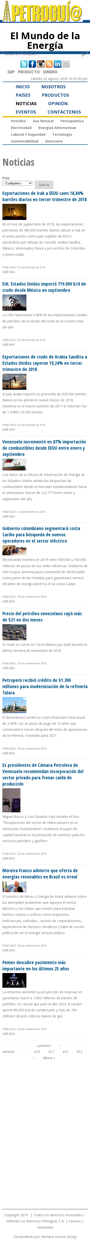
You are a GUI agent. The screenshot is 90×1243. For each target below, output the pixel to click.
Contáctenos (64, 112)
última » (49, 1058)
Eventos (26, 112)
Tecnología (62, 134)
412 (65, 1051)
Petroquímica (72, 121)
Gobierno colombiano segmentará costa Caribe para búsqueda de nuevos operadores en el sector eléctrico (41, 534)
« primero (43, 1045)
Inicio (23, 87)
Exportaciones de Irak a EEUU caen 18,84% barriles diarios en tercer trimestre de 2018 (44, 196)
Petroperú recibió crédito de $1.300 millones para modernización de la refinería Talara (45, 686)
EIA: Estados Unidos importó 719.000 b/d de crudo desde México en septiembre (44, 287)
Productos (55, 95)
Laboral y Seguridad (28, 134)
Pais (6, 178)
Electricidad (21, 127)
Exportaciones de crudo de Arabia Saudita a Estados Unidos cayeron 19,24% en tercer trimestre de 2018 (44, 362)
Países (23, 95)
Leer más (8, 272)
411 (51, 1051)
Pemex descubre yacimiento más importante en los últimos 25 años (35, 965)
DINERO (50, 72)
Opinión (58, 103)
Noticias (26, 103)
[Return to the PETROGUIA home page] (42, 19)
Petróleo (18, 121)
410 (37, 1051)
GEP (11, 72)
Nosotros (53, 87)
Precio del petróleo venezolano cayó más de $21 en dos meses (42, 616)
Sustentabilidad (24, 141)
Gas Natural (43, 121)
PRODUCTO (29, 72)
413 (79, 1051)
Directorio (54, 141)
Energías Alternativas (57, 127)
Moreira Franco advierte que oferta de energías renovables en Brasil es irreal (40, 873)
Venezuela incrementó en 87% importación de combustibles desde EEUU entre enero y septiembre (44, 447)
